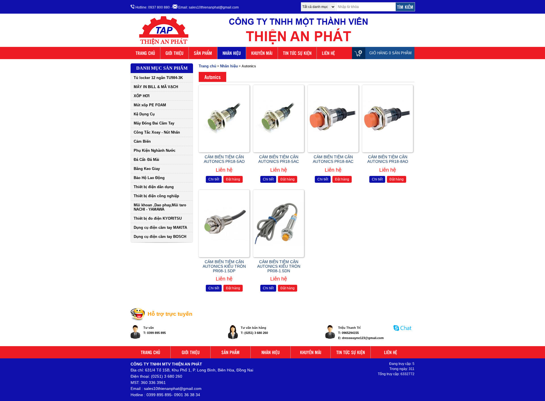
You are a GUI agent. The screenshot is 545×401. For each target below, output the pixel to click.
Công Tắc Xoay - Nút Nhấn (157, 132)
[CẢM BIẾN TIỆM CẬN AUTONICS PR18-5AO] (224, 140)
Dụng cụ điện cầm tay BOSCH (160, 236)
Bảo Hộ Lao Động (149, 178)
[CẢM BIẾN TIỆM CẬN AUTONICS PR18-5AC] (278, 140)
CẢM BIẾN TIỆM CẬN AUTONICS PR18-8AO (387, 159)
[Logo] (272, 45)
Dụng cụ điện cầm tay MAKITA (160, 227)
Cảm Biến (142, 141)
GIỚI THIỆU (174, 53)
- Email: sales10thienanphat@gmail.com (205, 7)
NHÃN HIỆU (232, 53)
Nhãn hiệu (229, 66)
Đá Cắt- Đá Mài (146, 159)
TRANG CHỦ (145, 53)
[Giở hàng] (360, 53)
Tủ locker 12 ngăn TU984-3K (158, 78)
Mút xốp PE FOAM (150, 105)
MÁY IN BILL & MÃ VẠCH (156, 87)
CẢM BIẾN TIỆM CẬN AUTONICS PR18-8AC (333, 159)
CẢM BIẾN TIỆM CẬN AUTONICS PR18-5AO (224, 159)
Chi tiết (213, 179)
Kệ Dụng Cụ (144, 114)
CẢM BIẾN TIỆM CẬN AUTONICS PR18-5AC (278, 159)
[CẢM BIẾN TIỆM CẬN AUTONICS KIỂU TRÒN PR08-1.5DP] (224, 239)
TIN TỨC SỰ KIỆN (297, 53)
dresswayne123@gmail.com (363, 338)
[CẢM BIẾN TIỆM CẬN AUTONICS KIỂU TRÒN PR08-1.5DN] (278, 245)
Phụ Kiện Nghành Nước (154, 150)
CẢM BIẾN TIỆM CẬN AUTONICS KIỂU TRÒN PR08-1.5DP (224, 266)
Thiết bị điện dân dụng (154, 187)
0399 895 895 (156, 332)
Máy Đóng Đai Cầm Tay (154, 123)
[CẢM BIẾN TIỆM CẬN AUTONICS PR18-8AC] (333, 135)
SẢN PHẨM (203, 53)
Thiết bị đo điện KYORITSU (158, 218)
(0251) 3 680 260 (256, 332)
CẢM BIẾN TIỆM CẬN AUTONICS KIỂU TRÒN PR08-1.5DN (278, 266)
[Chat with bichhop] (402, 334)
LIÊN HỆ (328, 53)
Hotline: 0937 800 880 (152, 7)
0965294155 (350, 332)
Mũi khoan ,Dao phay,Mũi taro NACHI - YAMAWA (160, 207)
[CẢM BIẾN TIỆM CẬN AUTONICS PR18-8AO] (387, 135)
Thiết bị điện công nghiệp (156, 196)
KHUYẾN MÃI (261, 53)
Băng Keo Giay (147, 169)
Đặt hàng (233, 179)
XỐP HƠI (142, 96)
